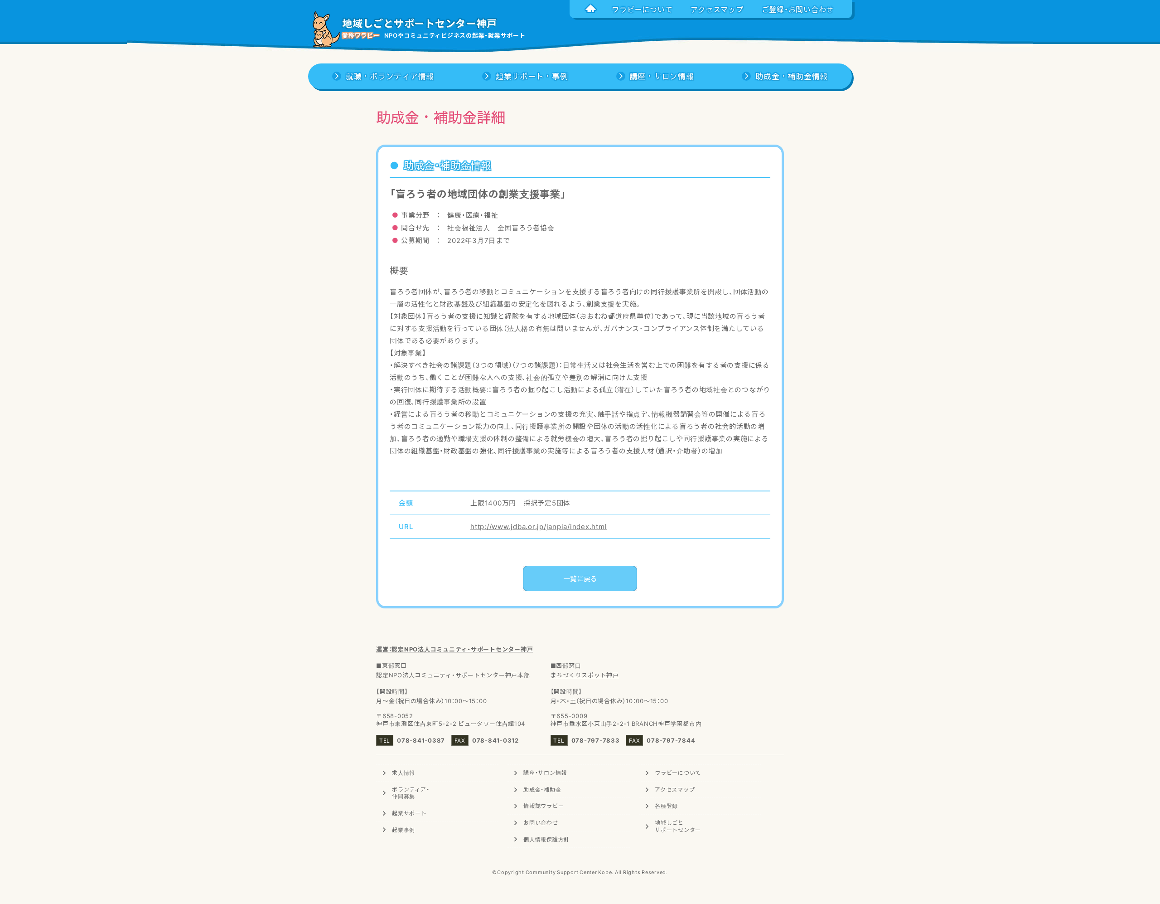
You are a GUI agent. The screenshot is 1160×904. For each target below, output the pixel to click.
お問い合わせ (540, 822)
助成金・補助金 (542, 789)
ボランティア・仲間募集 (410, 793)
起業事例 (403, 830)
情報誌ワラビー (543, 806)
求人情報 (403, 772)
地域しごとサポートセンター (678, 826)
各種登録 (666, 806)
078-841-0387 (421, 740)
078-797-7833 (595, 740)
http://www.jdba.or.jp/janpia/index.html (538, 526)
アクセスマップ (675, 789)
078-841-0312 (495, 740)
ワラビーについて (678, 772)
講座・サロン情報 (545, 772)
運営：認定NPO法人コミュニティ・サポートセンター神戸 (454, 649)
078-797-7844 (671, 740)
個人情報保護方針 (546, 839)
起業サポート (409, 813)
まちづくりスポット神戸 (585, 675)
